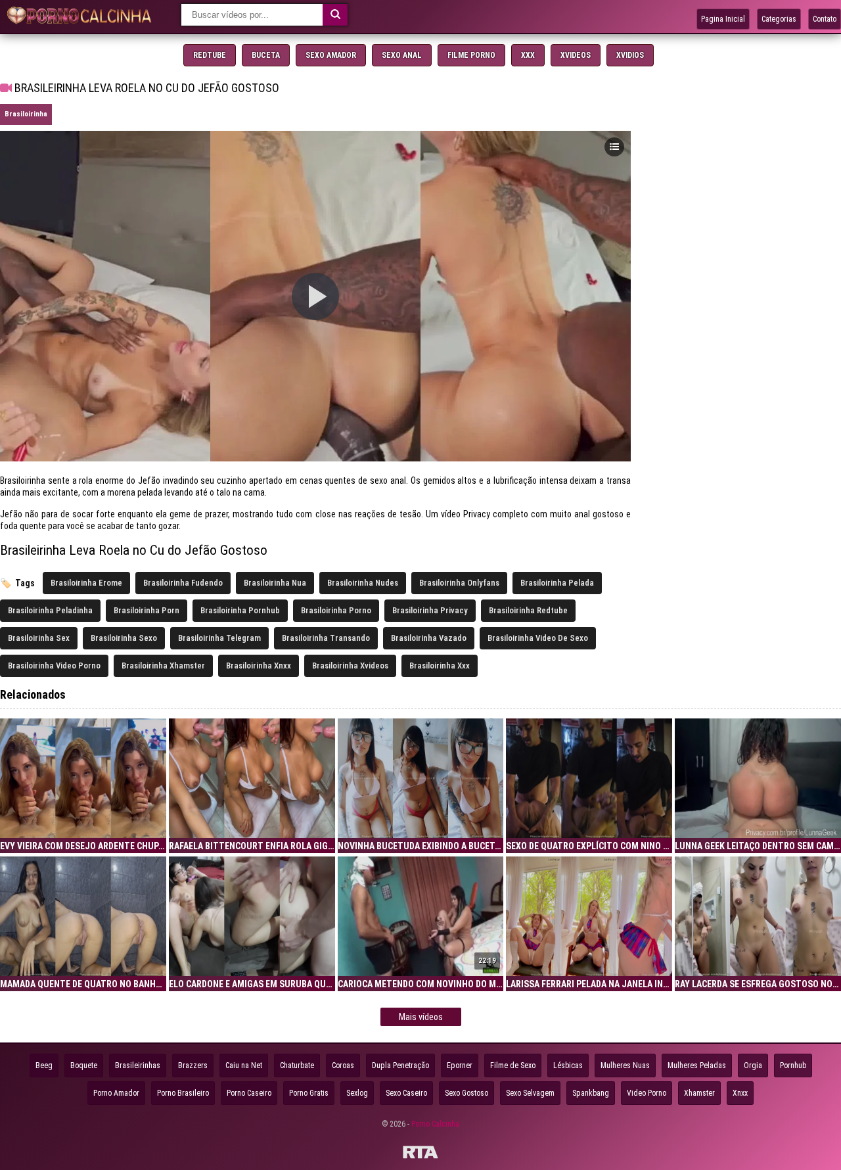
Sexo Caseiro (406, 1093)
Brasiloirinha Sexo (124, 638)
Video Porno (646, 1093)
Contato (824, 19)
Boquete (83, 1065)
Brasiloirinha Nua (275, 583)
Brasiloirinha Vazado (428, 638)
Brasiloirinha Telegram (219, 638)
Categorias (778, 19)
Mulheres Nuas (625, 1065)
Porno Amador (116, 1093)
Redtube (209, 55)
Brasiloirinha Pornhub (240, 610)
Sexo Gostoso (466, 1093)
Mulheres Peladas (697, 1065)
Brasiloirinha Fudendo (183, 583)
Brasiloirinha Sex (39, 638)
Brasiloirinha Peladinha (50, 610)
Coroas (343, 1065)
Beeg (44, 1065)
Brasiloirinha (26, 114)
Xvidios (630, 55)
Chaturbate (297, 1065)
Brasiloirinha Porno (336, 610)
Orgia (753, 1065)
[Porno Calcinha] (82, 17)
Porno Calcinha (435, 1124)
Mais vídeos (421, 1017)
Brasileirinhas (137, 1065)
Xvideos (575, 55)
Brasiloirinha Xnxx (258, 665)
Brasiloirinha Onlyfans (459, 583)
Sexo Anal (402, 55)
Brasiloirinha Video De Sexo (538, 638)
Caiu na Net (243, 1065)
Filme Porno (471, 55)
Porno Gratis (309, 1093)
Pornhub (793, 1065)
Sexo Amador (331, 55)
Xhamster (699, 1093)
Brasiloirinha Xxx (439, 665)
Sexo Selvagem (530, 1093)
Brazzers (193, 1065)
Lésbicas (568, 1065)
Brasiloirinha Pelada (557, 583)
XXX (528, 55)
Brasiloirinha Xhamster (163, 665)
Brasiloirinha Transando (326, 638)
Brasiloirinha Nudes (362, 583)
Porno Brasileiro (183, 1093)
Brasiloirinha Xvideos (350, 665)
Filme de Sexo (512, 1065)
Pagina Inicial (723, 19)
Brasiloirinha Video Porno (54, 665)
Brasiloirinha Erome (86, 583)
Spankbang (590, 1093)
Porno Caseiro (249, 1093)
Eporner (459, 1065)
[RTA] (420, 1154)
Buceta (266, 55)
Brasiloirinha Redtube (528, 610)
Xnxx (740, 1093)
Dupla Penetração (400, 1065)
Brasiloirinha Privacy (430, 610)
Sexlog (357, 1093)
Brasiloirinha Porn (146, 610)
